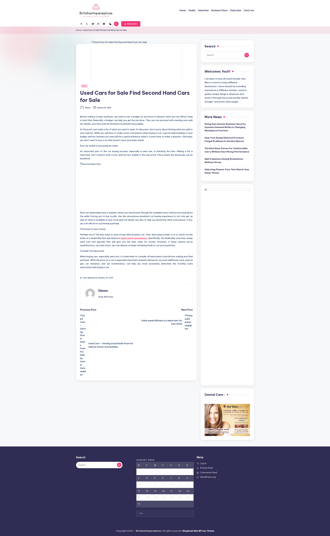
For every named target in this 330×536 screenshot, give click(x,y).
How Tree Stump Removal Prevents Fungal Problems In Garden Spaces (224, 139)
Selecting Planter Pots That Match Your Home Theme (227, 171)
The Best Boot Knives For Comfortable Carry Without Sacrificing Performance (227, 150)
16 (188, 484)
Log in (203, 463)
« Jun (140, 513)
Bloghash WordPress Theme (198, 530)
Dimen (103, 291)
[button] (130, 24)
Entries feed (206, 467)
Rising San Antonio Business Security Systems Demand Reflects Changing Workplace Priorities (225, 127)
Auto (84, 86)
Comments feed (208, 472)
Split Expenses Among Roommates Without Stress (224, 160)
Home (78, 30)
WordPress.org (208, 477)
